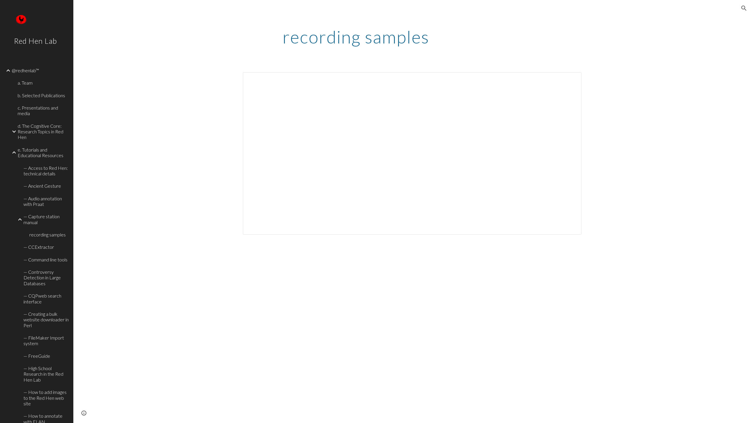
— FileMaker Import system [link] (43, 340)
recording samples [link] (47, 234)
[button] (744, 8)
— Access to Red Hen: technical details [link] (45, 170)
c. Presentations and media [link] (38, 110)
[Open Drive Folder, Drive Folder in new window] (570, 80)
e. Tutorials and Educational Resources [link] (40, 152)
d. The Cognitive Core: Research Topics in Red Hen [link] (40, 131)
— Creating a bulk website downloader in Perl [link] (46, 319)
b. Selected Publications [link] (41, 95)
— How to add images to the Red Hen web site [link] (45, 397)
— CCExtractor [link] (38, 247)
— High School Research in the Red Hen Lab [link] (43, 373)
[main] (356, 37)
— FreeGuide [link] (36, 356)
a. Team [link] (25, 82)
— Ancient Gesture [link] (42, 186)
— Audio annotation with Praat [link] (42, 201)
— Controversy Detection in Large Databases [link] (42, 277)
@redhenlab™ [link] (25, 70)
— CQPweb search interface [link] (42, 298)
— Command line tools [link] (45, 259)
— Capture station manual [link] (41, 219)
